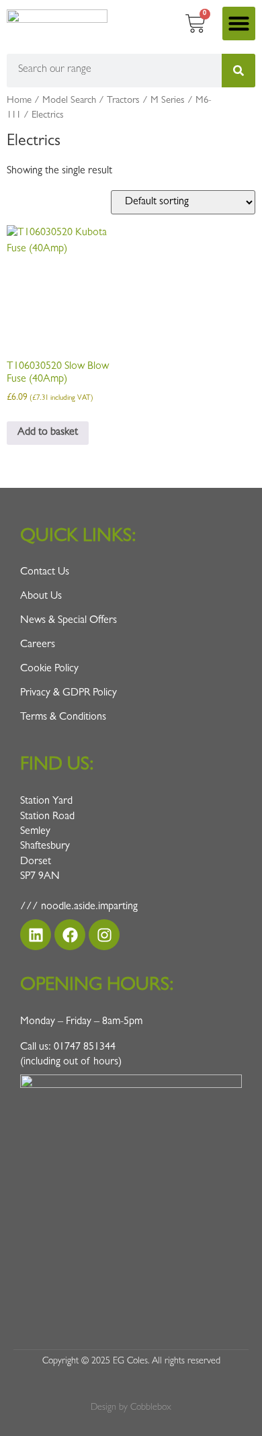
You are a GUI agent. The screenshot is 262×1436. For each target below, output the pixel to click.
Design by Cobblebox (131, 1407)
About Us (41, 596)
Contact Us (44, 572)
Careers (37, 645)
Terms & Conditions (63, 717)
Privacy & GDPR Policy (68, 693)
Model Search (69, 101)
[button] (239, 23)
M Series (167, 101)
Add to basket (47, 432)
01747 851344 (85, 1047)
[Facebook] (69, 934)
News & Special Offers (68, 621)
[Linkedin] (35, 934)
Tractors (123, 101)
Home (19, 101)
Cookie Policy (49, 669)
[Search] (238, 70)
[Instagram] (104, 934)
